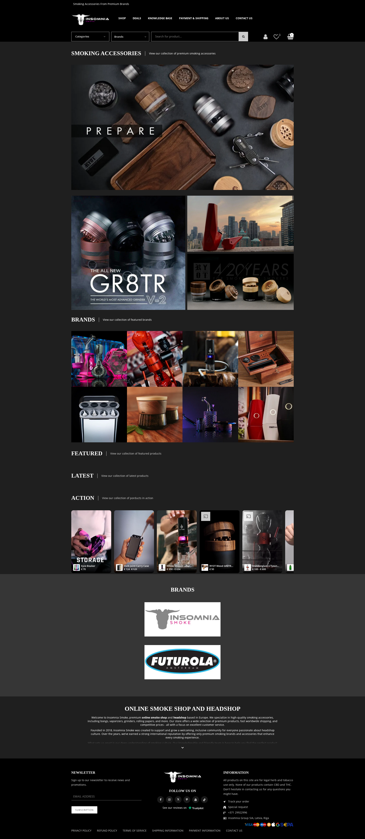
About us (222, 18)
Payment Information (205, 830)
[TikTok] (204, 799)
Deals (137, 18)
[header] (276, 37)
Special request (238, 807)
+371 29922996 (237, 812)
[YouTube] (195, 799)
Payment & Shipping (193, 18)
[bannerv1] (128, 253)
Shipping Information (167, 830)
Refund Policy (107, 830)
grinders (129, 721)
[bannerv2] (99, 359)
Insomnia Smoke (117, 717)
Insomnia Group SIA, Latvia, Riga (248, 818)
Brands (118, 36)
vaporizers (116, 721)
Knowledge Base (160, 18)
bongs (104, 721)
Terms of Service (135, 830)
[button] (182, 748)
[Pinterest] (186, 799)
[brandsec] (182, 619)
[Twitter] (178, 799)
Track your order (238, 801)
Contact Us (244, 18)
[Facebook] (160, 799)
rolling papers (145, 721)
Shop (122, 18)
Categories (82, 36)
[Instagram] (169, 799)
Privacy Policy (81, 830)
